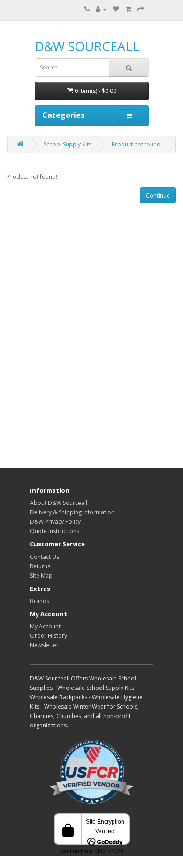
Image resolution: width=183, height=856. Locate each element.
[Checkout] (140, 9)
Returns (40, 566)
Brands (39, 601)
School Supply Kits (68, 144)
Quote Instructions (54, 531)
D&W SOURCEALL (87, 46)
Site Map (41, 576)
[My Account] (101, 9)
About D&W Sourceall (58, 503)
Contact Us (44, 557)
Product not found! (137, 144)
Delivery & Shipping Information (72, 512)
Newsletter (44, 645)
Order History (48, 636)
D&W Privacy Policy (55, 522)
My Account (45, 626)
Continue (158, 195)
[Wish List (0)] (116, 9)
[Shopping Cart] (128, 9)
